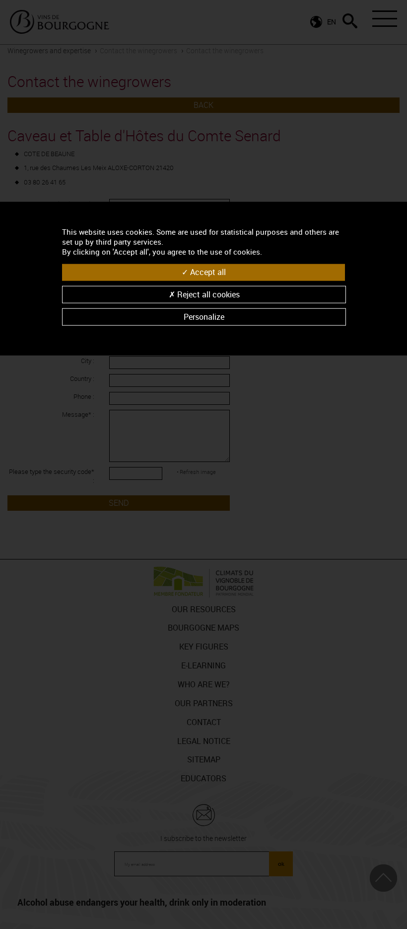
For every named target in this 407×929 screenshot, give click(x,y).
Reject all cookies (207, 293)
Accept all (207, 272)
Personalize (204, 316)
